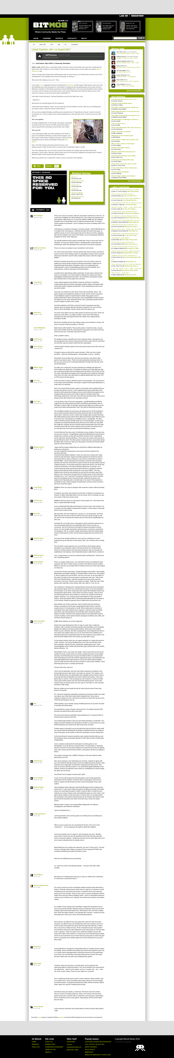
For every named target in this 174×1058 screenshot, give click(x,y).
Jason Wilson (38, 874)
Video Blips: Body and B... (130, 239)
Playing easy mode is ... (131, 226)
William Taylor (38, 367)
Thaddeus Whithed (118, 248)
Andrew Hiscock (121, 56)
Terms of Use (75, 185)
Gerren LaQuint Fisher (41, 885)
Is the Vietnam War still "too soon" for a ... (124, 99)
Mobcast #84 (130, 23)
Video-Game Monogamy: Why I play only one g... (126, 127)
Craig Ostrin (38, 282)
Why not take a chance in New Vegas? (123, 143)
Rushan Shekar (39, 787)
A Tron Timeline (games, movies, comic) (128, 53)
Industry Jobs (72, 1050)
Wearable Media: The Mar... (130, 253)
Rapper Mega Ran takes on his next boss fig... (125, 111)
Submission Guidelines (54, 1047)
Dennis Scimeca (118, 101)
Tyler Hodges (117, 145)
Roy (35, 703)
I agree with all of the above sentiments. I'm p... (124, 224)
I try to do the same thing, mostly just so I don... (125, 189)
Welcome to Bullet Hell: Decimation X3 (123, 151)
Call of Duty (83, 23)
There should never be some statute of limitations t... (126, 198)
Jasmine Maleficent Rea (123, 61)
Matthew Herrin (39, 447)
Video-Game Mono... (133, 191)
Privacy (48, 1052)
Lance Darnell (38, 1006)
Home (34, 1042)
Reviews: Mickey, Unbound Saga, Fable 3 (128, 67)
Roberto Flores (39, 538)
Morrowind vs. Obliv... (132, 248)
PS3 (51, 44)
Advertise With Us (74, 1047)
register (61, 1017)
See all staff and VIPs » (134, 90)
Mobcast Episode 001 (77, 196)
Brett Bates (116, 239)
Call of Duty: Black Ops (94, 1044)
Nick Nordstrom (117, 129)
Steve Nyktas (38, 346)
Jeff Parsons (51, 55)
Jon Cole (37, 380)
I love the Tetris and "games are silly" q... (123, 194)
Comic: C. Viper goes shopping (125, 86)
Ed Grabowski (38, 562)
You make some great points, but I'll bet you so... (125, 246)
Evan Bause (116, 141)
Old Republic (106, 23)
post (41, 85)
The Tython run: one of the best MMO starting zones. (108, 27)
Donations (71, 1042)
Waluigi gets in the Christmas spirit (122, 135)
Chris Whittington (39, 328)
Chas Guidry (120, 79)
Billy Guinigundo (117, 133)
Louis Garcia (116, 149)
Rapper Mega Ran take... (132, 217)
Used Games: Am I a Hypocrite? (51, 49)
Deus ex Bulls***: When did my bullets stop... (125, 139)
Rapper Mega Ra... (134, 222)
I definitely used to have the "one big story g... (124, 255)
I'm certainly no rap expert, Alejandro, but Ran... (124, 216)
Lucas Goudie (38, 778)
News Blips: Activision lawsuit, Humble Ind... (125, 107)
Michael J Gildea (118, 105)
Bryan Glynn (117, 257)
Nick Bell (37, 513)
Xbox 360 (42, 44)
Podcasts (36, 1047)
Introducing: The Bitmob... (131, 213)
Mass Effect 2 (49, 63)
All (34, 44)
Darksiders (66, 63)
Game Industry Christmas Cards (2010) (123, 155)
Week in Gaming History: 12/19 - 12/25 (127, 62)
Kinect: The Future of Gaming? (121, 131)
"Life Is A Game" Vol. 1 (118, 123)
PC (66, 44)
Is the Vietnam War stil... (129, 200)
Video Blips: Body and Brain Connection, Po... (125, 115)
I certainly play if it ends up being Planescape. (124, 211)
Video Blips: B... (133, 231)
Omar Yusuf (120, 65)
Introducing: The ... (131, 261)
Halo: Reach (90, 1049)
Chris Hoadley (120, 84)
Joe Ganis (37, 401)
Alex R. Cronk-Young (119, 165)
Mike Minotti (116, 137)
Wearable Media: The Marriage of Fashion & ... (125, 119)
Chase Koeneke (118, 226)
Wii (59, 44)
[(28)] (38, 166)
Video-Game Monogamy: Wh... (131, 257)
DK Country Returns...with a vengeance (127, 81)
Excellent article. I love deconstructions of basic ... (125, 233)
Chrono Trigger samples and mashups (123, 176)
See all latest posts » (135, 181)
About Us (74, 177)
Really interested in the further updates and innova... (126, 251)
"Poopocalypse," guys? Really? (120, 238)
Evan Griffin (116, 125)
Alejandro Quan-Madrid (119, 109)
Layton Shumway (121, 75)
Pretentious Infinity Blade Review (121, 103)
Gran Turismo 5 (91, 1047)
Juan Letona (117, 200)
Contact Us (74, 189)
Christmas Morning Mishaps (120, 172)
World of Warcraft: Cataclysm (97, 1055)
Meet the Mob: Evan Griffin (129, 270)
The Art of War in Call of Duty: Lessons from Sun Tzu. (85, 27)
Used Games (40, 63)
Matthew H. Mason (40, 248)
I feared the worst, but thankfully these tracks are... (126, 220)
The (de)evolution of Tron (123, 72)
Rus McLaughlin (121, 70)
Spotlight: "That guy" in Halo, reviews (127, 58)
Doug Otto (116, 270)
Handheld (74, 44)
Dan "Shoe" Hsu (121, 52)
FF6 (112, 260)
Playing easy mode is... (131, 244)
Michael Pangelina (118, 261)
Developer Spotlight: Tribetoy (120, 147)
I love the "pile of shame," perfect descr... (123, 242)
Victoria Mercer (117, 244)
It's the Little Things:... (130, 209)
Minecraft (89, 1052)
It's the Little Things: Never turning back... (124, 168)
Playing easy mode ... (130, 274)
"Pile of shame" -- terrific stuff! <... (121, 273)
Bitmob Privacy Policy (77, 181)
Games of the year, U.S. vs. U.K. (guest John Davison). (132, 27)
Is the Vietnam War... (131, 204)
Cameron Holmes (39, 814)
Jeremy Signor (117, 161)
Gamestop (58, 63)
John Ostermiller (39, 621)
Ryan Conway (117, 153)
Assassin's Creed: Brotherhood (98, 1042)
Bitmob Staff (50, 1044)
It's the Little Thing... (130, 235)
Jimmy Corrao (117, 213)
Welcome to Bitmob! (77, 192)
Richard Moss (117, 196)
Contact (69, 1044)
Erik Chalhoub (117, 173)
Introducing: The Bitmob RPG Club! (122, 159)
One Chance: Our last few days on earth (123, 164)
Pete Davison (38, 215)
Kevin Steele (116, 121)
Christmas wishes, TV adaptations (126, 76)
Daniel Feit (37, 312)
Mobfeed (35, 1044)
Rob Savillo (37, 963)
